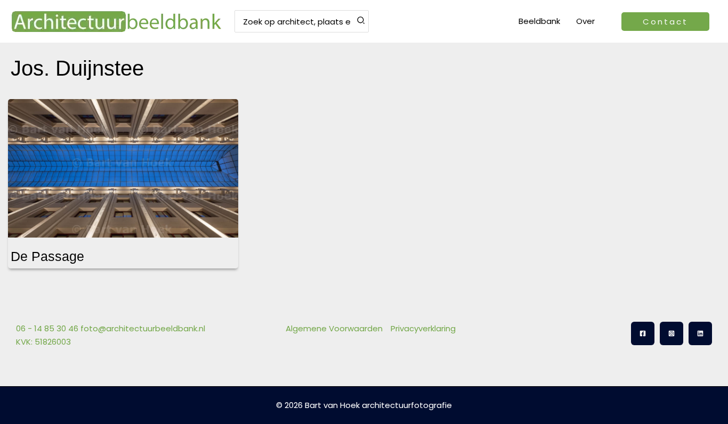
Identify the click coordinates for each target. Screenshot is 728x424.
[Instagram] (671, 333)
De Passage (47, 256)
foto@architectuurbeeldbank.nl (142, 328)
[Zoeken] (361, 21)
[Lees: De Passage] (123, 161)
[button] (665, 21)
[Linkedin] (700, 333)
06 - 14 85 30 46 (47, 328)
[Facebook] (642, 333)
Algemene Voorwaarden (334, 328)
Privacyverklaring (423, 328)
